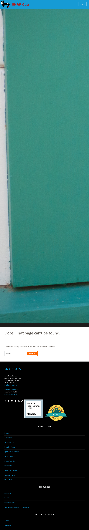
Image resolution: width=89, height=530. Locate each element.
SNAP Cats (6, 6)
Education (7, 493)
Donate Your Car (9, 461)
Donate (6, 433)
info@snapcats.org (10, 385)
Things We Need (9, 475)
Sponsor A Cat (9, 442)
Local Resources (9, 498)
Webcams (7, 525)
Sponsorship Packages (11, 452)
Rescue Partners (9, 503)
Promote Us (8, 466)
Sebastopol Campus (11, 390)
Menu (82, 4)
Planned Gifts (8, 480)
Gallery (6, 521)
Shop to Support (9, 457)
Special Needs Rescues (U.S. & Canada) (17, 507)
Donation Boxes (9, 447)
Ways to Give (8, 438)
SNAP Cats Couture (10, 470)
